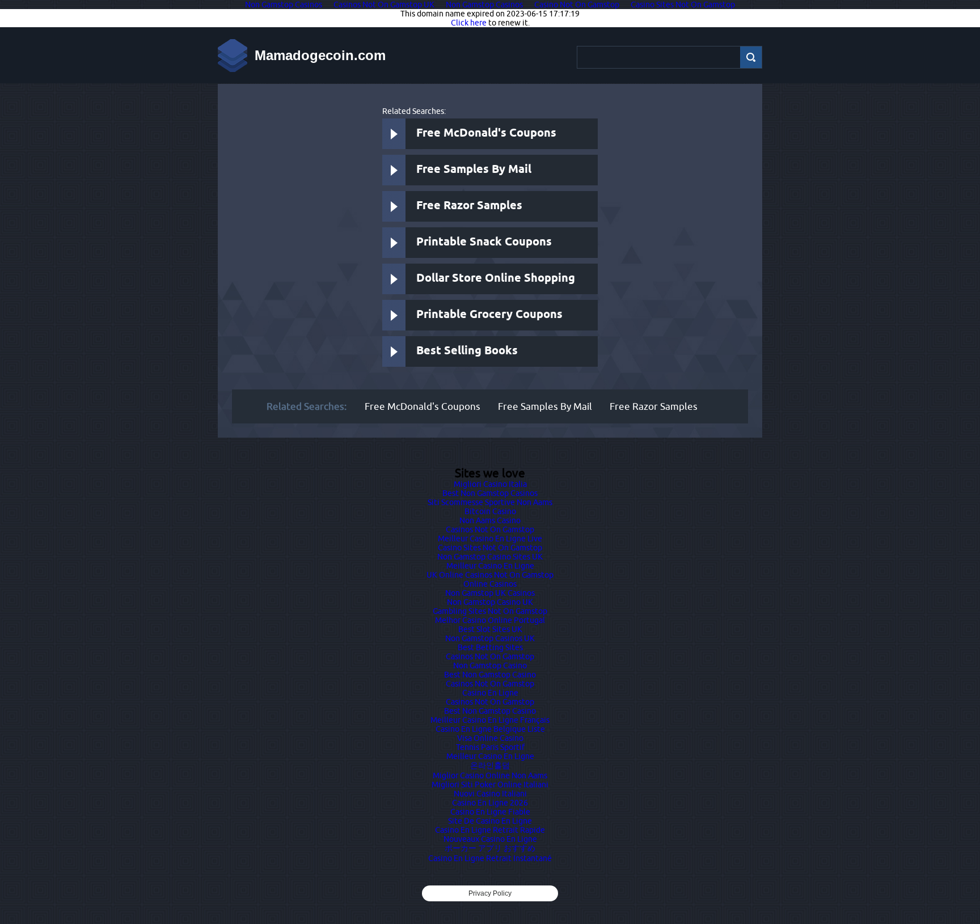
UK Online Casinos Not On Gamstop (490, 574)
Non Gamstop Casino (490, 665)
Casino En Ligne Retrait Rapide (490, 829)
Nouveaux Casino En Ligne (490, 839)
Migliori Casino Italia (490, 484)
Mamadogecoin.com (320, 55)
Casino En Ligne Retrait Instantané (490, 858)
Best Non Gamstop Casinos (490, 493)
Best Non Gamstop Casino (490, 674)
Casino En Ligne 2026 (490, 802)
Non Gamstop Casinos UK (490, 638)
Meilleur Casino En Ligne (490, 565)
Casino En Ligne (490, 692)
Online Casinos (490, 583)
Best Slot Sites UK (490, 629)
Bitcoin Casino (490, 511)
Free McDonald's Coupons (486, 133)
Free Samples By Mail (473, 169)
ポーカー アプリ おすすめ (490, 848)
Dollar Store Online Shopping (495, 278)
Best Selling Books (467, 351)
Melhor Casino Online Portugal (490, 620)
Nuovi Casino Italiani (490, 793)
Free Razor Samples (469, 206)
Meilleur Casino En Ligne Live (490, 538)
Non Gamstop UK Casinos (490, 592)
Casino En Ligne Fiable (490, 811)
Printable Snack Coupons (484, 242)
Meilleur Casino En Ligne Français (490, 719)
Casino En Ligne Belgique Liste (490, 729)
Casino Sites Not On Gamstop (490, 547)
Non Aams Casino (490, 520)
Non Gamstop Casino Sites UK (490, 556)
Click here (469, 22)
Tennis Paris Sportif (490, 747)
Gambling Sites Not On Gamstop (490, 611)
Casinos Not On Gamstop (490, 529)
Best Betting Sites (490, 647)
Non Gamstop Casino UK (490, 602)
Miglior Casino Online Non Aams (490, 775)
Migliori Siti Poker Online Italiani (490, 784)
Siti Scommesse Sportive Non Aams (490, 502)
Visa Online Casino (490, 738)
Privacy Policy (490, 893)
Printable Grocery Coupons (489, 315)
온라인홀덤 (490, 765)
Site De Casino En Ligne (490, 820)
